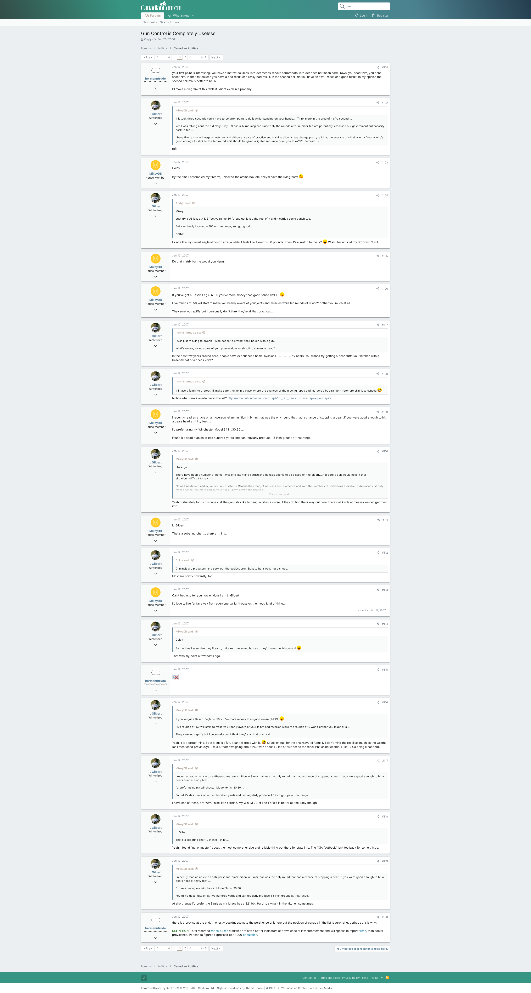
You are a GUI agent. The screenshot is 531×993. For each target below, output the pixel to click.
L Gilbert (156, 114)
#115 (385, 669)
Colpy (147, 39)
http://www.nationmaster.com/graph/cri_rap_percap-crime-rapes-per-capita (279, 398)
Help (365, 977)
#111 (385, 519)
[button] (192, 15)
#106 (385, 288)
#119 (385, 861)
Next (214, 57)
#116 (385, 702)
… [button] (163, 57)
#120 (385, 917)
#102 (385, 102)
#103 (385, 162)
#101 (385, 67)
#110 (385, 451)
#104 (385, 195)
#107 (385, 325)
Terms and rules (329, 977)
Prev (149, 57)
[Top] (382, 978)
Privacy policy (351, 977)
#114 (385, 623)
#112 (385, 552)
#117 (385, 760)
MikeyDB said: (185, 110)
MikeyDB (155, 173)
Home (374, 977)
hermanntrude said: (188, 332)
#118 (385, 816)
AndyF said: (183, 203)
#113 (385, 589)
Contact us (309, 977)
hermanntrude (155, 78)
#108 (385, 373)
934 (203, 57)
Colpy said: (183, 560)
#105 (385, 256)
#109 (385, 412)
